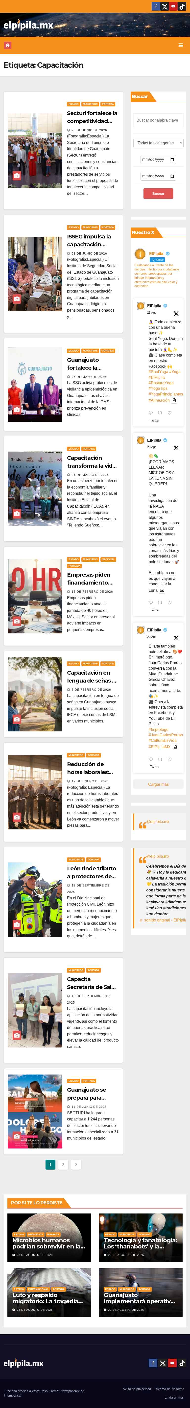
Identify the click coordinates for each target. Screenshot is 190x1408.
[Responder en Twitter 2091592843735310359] (152, 760)
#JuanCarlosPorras (166, 735)
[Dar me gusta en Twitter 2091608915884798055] (171, 603)
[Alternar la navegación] (180, 45)
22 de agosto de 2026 (126, 1309)
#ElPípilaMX (160, 747)
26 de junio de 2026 (89, 130)
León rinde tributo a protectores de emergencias (91, 876)
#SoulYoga (158, 372)
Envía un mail (174, 1397)
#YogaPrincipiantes (166, 394)
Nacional (108, 559)
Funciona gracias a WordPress (26, 1391)
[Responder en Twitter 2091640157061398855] (152, 413)
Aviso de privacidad (137, 1389)
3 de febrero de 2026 (91, 689)
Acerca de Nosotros (170, 1389)
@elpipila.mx (157, 821)
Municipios (90, 104)
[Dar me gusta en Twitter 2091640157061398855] (171, 413)
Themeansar (13, 1395)
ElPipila (154, 306)
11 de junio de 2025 (89, 1107)
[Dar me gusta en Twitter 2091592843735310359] (171, 760)
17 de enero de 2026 (90, 781)
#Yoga (175, 372)
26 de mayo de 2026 (89, 377)
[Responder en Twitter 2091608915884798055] (152, 603)
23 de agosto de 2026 (35, 1254)
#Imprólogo (158, 729)
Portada (108, 104)
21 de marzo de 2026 (90, 475)
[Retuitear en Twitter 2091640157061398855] (161, 413)
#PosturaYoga (161, 383)
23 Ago (152, 312)
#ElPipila (157, 377)
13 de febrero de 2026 (92, 591)
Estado (74, 104)
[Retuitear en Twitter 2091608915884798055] (161, 603)
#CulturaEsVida (163, 740)
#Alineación (159, 400)
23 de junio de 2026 (89, 253)
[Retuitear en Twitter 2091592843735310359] (161, 760)
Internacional (38, 1289)
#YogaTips (158, 388)
